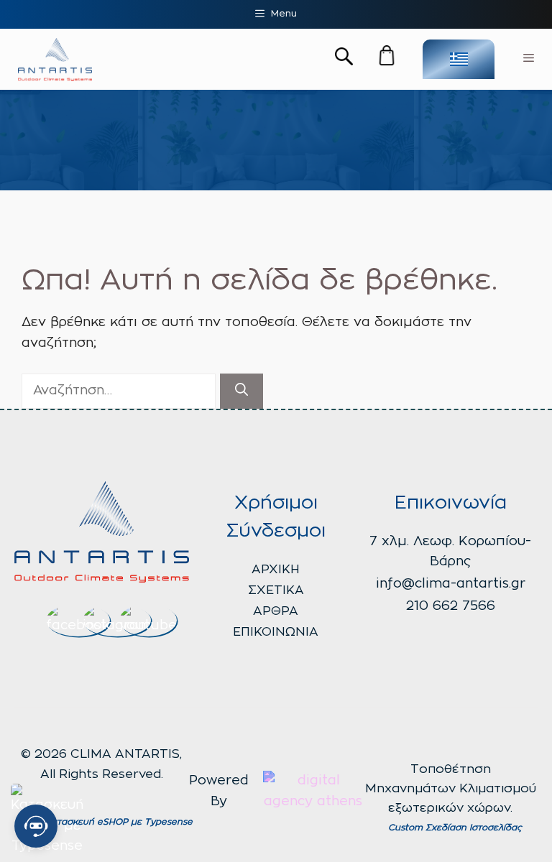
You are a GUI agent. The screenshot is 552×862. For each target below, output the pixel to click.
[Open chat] (36, 826)
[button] (344, 59)
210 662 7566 (450, 606)
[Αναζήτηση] (241, 391)
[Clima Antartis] (55, 59)
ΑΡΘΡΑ (275, 611)
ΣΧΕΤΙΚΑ (276, 590)
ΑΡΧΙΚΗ (276, 569)
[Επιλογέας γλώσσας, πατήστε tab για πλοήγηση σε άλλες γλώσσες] (458, 59)
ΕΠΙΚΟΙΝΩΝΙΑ (275, 632)
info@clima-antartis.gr (450, 584)
